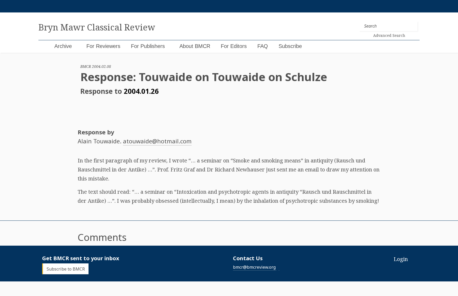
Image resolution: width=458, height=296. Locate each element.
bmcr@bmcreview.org (254, 267)
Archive (63, 46)
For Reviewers (103, 46)
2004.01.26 (141, 91)
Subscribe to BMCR (66, 269)
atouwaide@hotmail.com (157, 141)
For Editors (234, 46)
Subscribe (290, 46)
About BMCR (194, 46)
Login (401, 259)
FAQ (262, 46)
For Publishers (148, 46)
